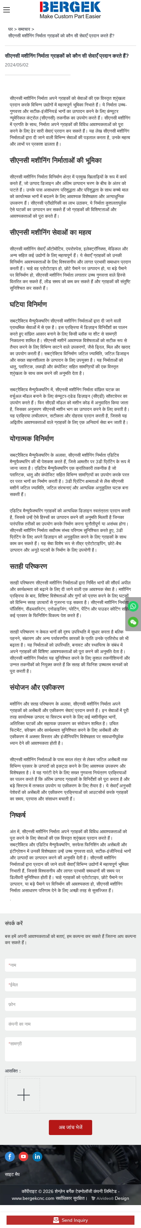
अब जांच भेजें (70, 1127)
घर (10, 29)
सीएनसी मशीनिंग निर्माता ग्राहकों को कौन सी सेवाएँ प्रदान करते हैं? (61, 35)
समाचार (24, 29)
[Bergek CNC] (133, 606)
